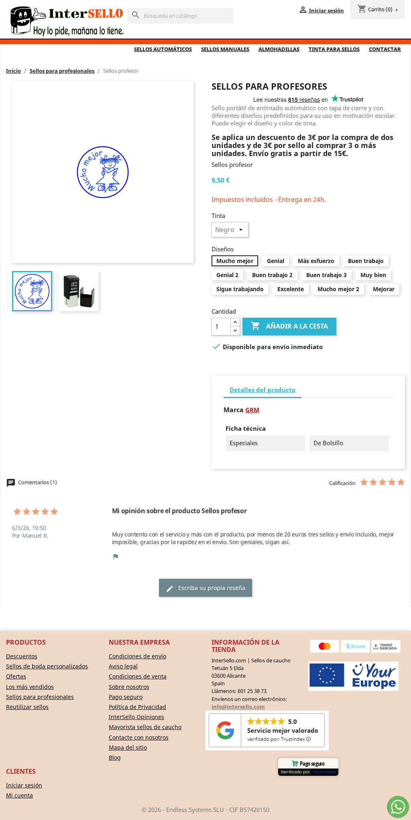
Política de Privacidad (137, 707)
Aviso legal (123, 666)
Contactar (385, 49)
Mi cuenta (19, 795)
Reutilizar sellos (27, 707)
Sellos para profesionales (40, 697)
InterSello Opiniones (136, 717)
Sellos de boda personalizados (47, 666)
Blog (115, 757)
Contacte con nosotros (139, 737)
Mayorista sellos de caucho (145, 727)
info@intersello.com (238, 706)
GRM (252, 410)
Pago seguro (125, 697)
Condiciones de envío (137, 656)
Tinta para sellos (334, 49)
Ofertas (16, 676)
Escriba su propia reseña (205, 588)
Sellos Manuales (225, 49)
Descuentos (21, 656)
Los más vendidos (30, 687)
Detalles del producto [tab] (262, 390)
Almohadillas (278, 49)
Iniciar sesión (24, 785)
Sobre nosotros (129, 687)
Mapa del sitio (128, 747)
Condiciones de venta (138, 676)
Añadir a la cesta (289, 326)
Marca (234, 410)
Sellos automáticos (163, 49)
